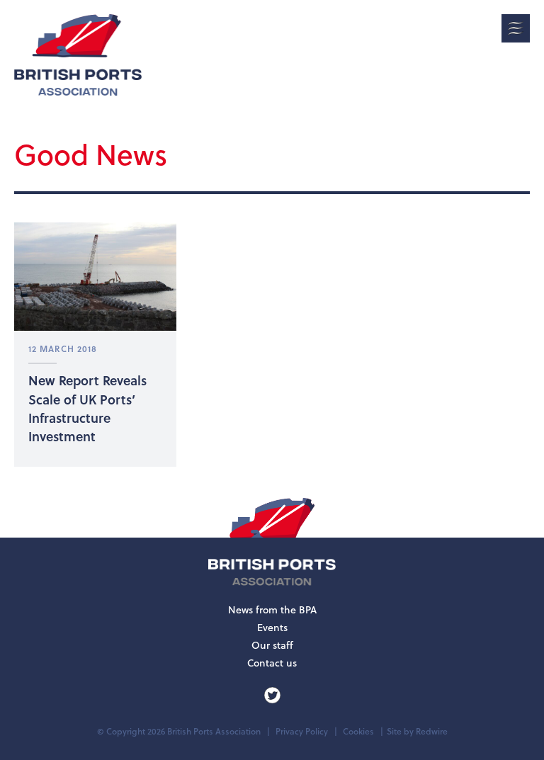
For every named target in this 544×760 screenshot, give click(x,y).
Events (272, 627)
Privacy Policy (302, 731)
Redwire (432, 731)
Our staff (272, 645)
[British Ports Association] (78, 55)
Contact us (272, 663)
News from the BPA (272, 610)
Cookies (358, 731)
